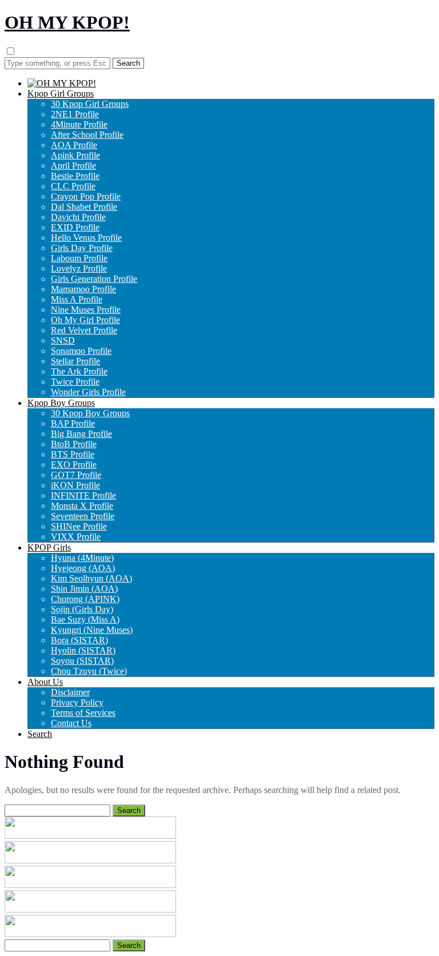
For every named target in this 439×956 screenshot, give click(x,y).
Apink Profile (75, 155)
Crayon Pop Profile (86, 196)
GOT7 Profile (76, 475)
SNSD (63, 340)
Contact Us (71, 723)
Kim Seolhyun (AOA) (91, 578)
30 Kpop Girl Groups (90, 104)
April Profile (73, 165)
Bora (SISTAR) (79, 640)
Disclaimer (70, 692)
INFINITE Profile (83, 495)
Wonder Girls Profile (88, 392)
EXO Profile (74, 464)
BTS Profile (72, 454)
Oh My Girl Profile (85, 320)
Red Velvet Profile (84, 330)
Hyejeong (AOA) (83, 568)
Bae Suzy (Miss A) (85, 619)
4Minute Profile (79, 124)
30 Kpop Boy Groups (90, 413)
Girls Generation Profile (94, 279)
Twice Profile (75, 382)
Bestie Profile (75, 176)
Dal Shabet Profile (84, 207)
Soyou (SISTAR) (82, 661)
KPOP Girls (49, 547)
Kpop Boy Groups (61, 403)
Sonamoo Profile (81, 351)
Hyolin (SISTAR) (83, 650)
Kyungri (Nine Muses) (92, 630)
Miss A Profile (76, 299)
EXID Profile (75, 227)
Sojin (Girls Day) (82, 609)
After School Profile (87, 135)
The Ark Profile (79, 371)
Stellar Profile (75, 361)
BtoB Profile (74, 444)
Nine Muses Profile (86, 309)
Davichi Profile (78, 217)
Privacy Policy (77, 702)
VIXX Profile (76, 536)
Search (39, 734)
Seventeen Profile (82, 516)
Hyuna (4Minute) (82, 558)
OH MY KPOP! (67, 22)
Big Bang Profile (81, 434)
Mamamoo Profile (83, 289)
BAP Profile (73, 423)
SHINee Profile (79, 526)
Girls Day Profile (82, 248)
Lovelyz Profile (79, 268)
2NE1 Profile (75, 114)
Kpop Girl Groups (60, 93)
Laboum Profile (79, 258)
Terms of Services (83, 713)
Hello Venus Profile (86, 237)
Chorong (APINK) (85, 599)
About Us (45, 682)
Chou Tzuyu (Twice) (89, 671)
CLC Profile (73, 186)
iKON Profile (75, 485)
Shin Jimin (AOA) (84, 588)
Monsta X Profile (82, 506)
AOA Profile (74, 145)
